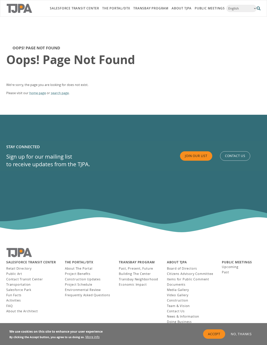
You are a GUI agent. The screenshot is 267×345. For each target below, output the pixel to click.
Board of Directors (182, 268)
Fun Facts (14, 295)
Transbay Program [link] (150, 8)
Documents (176, 284)
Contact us (235, 156)
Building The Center (135, 274)
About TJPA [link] (182, 8)
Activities (13, 300)
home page (37, 93)
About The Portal (78, 268)
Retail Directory (19, 268)
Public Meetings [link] (210, 8)
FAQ (9, 306)
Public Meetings (237, 262)
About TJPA (177, 262)
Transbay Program (137, 262)
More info (92, 337)
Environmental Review (83, 290)
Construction (177, 300)
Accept (214, 334)
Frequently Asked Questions (87, 295)
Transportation (18, 284)
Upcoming (230, 267)
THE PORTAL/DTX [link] (116, 8)
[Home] (24, 8)
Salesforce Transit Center (31, 262)
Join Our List (196, 156)
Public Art (14, 274)
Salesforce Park (18, 290)
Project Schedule (78, 284)
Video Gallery (177, 295)
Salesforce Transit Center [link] (74, 8)
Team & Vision (178, 306)
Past (225, 272)
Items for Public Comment (188, 279)
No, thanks (241, 334)
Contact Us (176, 311)
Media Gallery (178, 290)
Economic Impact (133, 284)
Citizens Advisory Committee (190, 274)
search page (60, 93)
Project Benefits (77, 274)
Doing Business (179, 322)
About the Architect (22, 311)
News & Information (183, 316)
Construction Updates (83, 279)
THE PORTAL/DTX (79, 262)
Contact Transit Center (24, 279)
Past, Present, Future (136, 268)
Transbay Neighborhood (138, 279)
